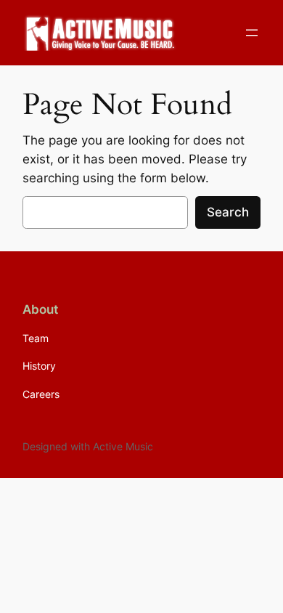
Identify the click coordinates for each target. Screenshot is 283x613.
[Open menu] (252, 32)
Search (228, 212)
